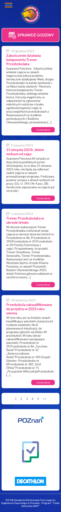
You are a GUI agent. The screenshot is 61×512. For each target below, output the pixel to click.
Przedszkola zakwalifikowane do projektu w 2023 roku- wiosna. (29, 309)
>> (44, 399)
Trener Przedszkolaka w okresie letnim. (25, 220)
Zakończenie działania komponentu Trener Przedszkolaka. (23, 59)
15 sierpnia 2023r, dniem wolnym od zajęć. (25, 152)
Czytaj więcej (43, 129)
